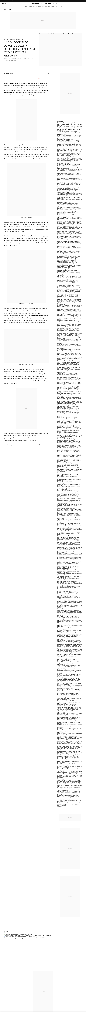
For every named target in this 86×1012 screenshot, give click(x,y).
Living (43, 6)
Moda (25, 6)
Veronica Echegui (60, 0)
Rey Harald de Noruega (19, 0)
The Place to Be (59, 6)
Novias (34, 6)
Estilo (5, 9)
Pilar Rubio (48, 0)
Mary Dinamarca (34, 0)
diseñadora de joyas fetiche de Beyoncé (32, 83)
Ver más (59, 806)
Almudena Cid (27, 0)
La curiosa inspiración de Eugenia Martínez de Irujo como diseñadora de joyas (24, 935)
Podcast (52, 6)
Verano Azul (74, 0)
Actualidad (39, 6)
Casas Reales (47, 6)
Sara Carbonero (53, 0)
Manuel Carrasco (68, 0)
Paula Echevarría (41, 0)
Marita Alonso (9, 73)
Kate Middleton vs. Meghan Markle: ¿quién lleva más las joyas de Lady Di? (23, 938)
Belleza (30, 6)
